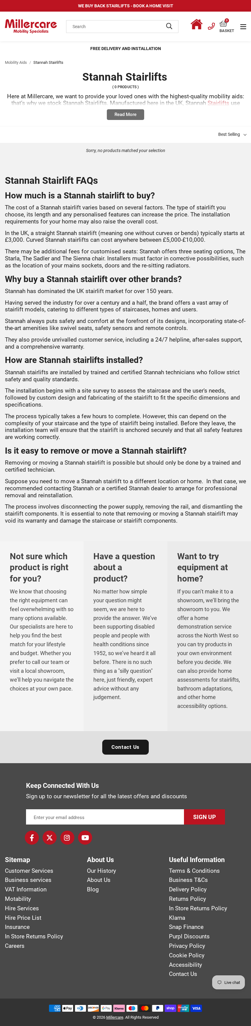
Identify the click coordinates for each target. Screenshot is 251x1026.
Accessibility (185, 965)
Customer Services (29, 871)
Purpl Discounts (189, 936)
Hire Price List (23, 918)
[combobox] (122, 26)
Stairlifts (218, 103)
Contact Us (125, 747)
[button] (226, 24)
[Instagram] (67, 838)
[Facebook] (32, 838)
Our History (101, 871)
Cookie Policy (186, 955)
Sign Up (204, 817)
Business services (28, 880)
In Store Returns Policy (34, 936)
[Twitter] (50, 838)
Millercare (114, 1017)
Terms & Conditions (194, 871)
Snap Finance (186, 927)
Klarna (177, 918)
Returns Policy (187, 899)
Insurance (17, 927)
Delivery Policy (188, 889)
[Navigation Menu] (243, 26)
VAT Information (26, 889)
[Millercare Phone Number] (211, 25)
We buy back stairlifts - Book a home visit (125, 5)
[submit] (169, 26)
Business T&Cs (188, 880)
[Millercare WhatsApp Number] (198, 25)
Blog (93, 889)
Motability (18, 899)
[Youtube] (85, 838)
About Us (99, 880)
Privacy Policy (187, 946)
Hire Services (22, 908)
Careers (14, 946)
